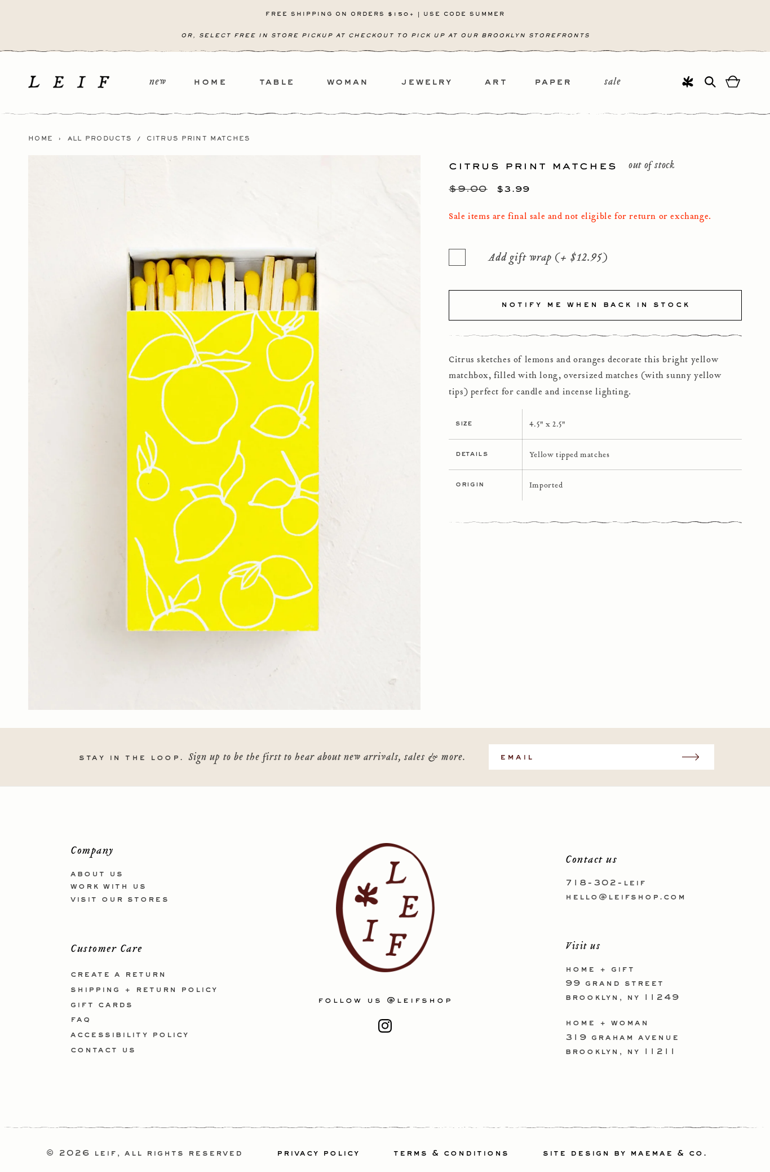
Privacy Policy (318, 1153)
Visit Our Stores (119, 899)
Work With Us (108, 886)
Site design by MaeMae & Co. (625, 1153)
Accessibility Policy (129, 1035)
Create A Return (118, 974)
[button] (226, 83)
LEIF (105, 1153)
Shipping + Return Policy (144, 990)
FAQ (80, 1020)
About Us (96, 874)
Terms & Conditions (451, 1153)
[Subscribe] (696, 757)
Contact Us (103, 1050)
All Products (100, 139)
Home (40, 139)
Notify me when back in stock (595, 305)
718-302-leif (605, 883)
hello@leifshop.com (625, 897)
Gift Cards (101, 1005)
